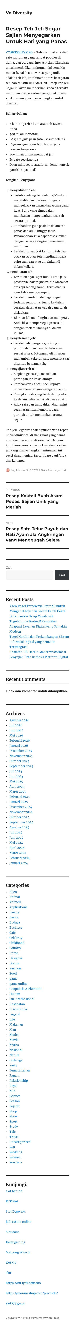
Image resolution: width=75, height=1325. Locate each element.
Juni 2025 (16, 776)
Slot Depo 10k (15, 1211)
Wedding (15, 1152)
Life (12, 1019)
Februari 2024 (19, 858)
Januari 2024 (18, 863)
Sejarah (14, 1106)
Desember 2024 (20, 807)
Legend (14, 1014)
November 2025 (21, 756)
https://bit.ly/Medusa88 (23, 1283)
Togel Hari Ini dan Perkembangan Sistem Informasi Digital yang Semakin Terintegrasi (39, 642)
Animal (14, 897)
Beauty (14, 912)
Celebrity (15, 938)
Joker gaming (15, 1242)
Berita (13, 917)
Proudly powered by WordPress (41, 1318)
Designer (15, 958)
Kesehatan (17, 1004)
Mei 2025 (16, 781)
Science (14, 1096)
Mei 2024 (16, 842)
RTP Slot (12, 1201)
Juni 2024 (16, 837)
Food (13, 973)
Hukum (14, 994)
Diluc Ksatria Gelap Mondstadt (31, 616)
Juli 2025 (15, 771)
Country (15, 948)
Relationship (18, 1080)
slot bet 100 (14, 1191)
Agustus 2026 (19, 720)
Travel (14, 1137)
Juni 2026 (16, 730)
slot (8, 1273)
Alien (13, 892)
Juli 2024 (15, 832)
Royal (13, 1086)
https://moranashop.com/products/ (32, 1293)
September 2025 (21, 766)
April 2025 (16, 786)
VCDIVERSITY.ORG (19, 52)
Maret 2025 (17, 791)
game (13, 978)
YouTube (15, 1162)
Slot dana (12, 1232)
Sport (13, 1121)
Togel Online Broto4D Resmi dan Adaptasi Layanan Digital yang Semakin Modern (38, 626)
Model (14, 1034)
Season (14, 1101)
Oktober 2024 (19, 817)
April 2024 (16, 847)
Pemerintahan (19, 1070)
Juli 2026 (15, 725)
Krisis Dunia (18, 1009)
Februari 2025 (19, 796)
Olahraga (16, 1060)
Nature (14, 1055)
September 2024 (21, 822)
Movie (13, 1040)
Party (13, 1065)
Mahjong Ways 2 (18, 1252)
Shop (13, 1111)
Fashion (15, 968)
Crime (13, 953)
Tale (12, 1131)
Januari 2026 (18, 745)
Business (15, 927)
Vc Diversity (19, 12)
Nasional (15, 1050)
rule (12, 1091)
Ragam (14, 1075)
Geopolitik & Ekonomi (25, 989)
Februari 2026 (19, 740)
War (12, 1147)
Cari (8, 567)
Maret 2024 (17, 853)
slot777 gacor (15, 1303)
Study (13, 1126)
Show (13, 1116)
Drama (14, 963)
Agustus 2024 (19, 827)
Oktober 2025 (19, 761)
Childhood (16, 943)
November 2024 (21, 812)
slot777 (11, 1262)
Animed (15, 902)
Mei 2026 (16, 735)
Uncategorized (57, 470)
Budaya (14, 922)
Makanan (16, 1024)
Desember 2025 (20, 751)
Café (12, 932)
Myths (14, 1045)
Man (12, 1029)
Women (15, 1157)
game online (18, 983)
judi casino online (18, 1221)
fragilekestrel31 (20, 470)
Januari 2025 (18, 802)
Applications (18, 907)
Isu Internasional (21, 999)
